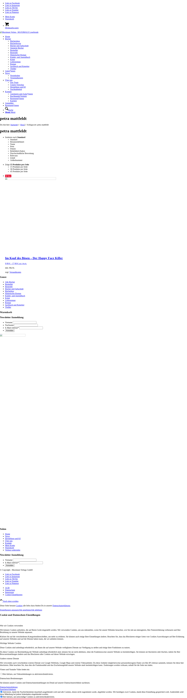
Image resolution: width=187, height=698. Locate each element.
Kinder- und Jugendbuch (15, 296)
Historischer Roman (13, 293)
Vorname (8, 322)
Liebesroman (10, 300)
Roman (8, 303)
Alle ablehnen (36, 610)
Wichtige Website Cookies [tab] (10, 643)
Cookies (19, 606)
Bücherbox (9, 291)
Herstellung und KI (13, 538)
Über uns (8, 541)
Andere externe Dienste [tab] (9, 658)
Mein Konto (10, 17)
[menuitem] (96, 17)
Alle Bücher (10, 282)
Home (7, 534)
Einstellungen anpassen (9, 610)
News (7, 536)
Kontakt (8, 543)
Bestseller (9, 284)
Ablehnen (12, 689)
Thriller (8, 307)
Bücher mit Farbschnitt (14, 289)
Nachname (9, 325)
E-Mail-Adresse (12, 328)
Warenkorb (9, 19)
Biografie (9, 286)
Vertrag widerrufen (12, 550)
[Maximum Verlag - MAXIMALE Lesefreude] (19, 32)
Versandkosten (15, 272)
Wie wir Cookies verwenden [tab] (11, 626)
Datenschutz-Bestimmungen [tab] (11, 678)
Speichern (4, 689)
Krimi (7, 298)
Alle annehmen (25, 610)
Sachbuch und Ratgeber (14, 305)
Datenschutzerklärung (61, 606)
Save (9, 176)
